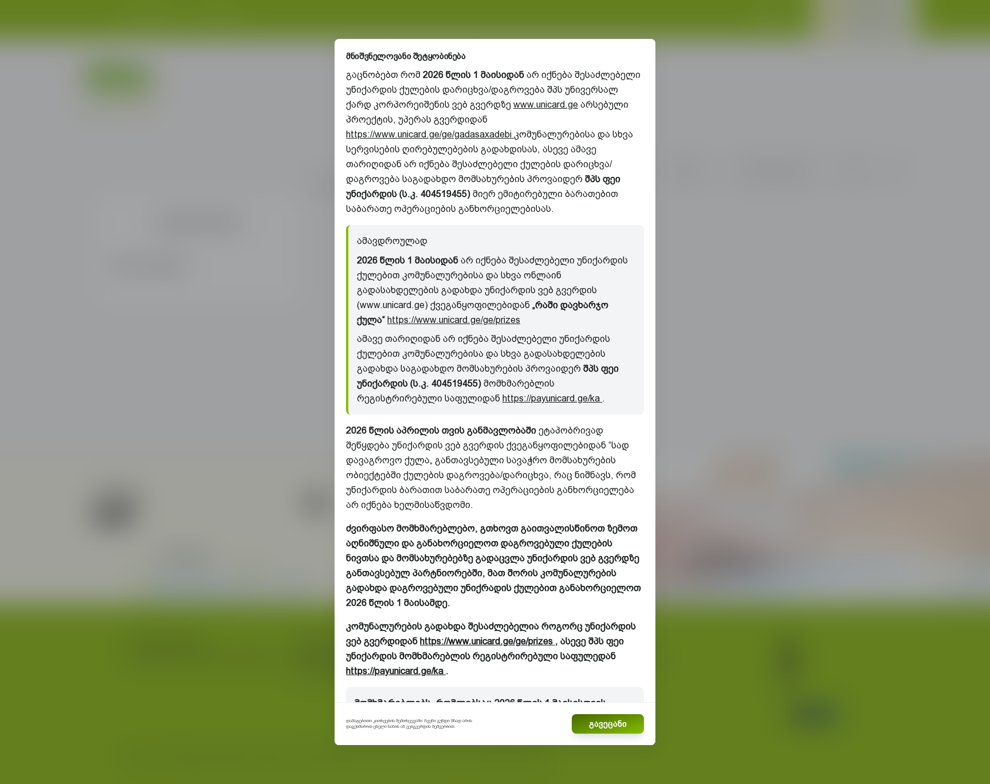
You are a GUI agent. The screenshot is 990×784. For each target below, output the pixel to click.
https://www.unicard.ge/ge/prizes (453, 320)
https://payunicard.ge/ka (552, 398)
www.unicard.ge (545, 104)
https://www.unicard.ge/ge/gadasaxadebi (430, 134)
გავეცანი (608, 723)
